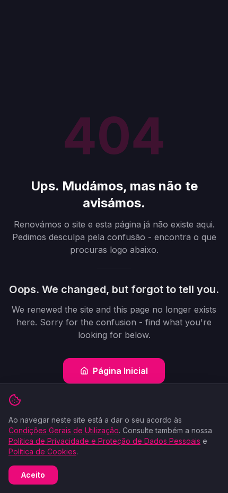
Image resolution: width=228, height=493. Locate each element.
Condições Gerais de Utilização (63, 430)
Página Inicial (120, 371)
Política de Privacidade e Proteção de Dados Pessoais (104, 440)
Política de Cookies (42, 451)
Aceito (33, 474)
